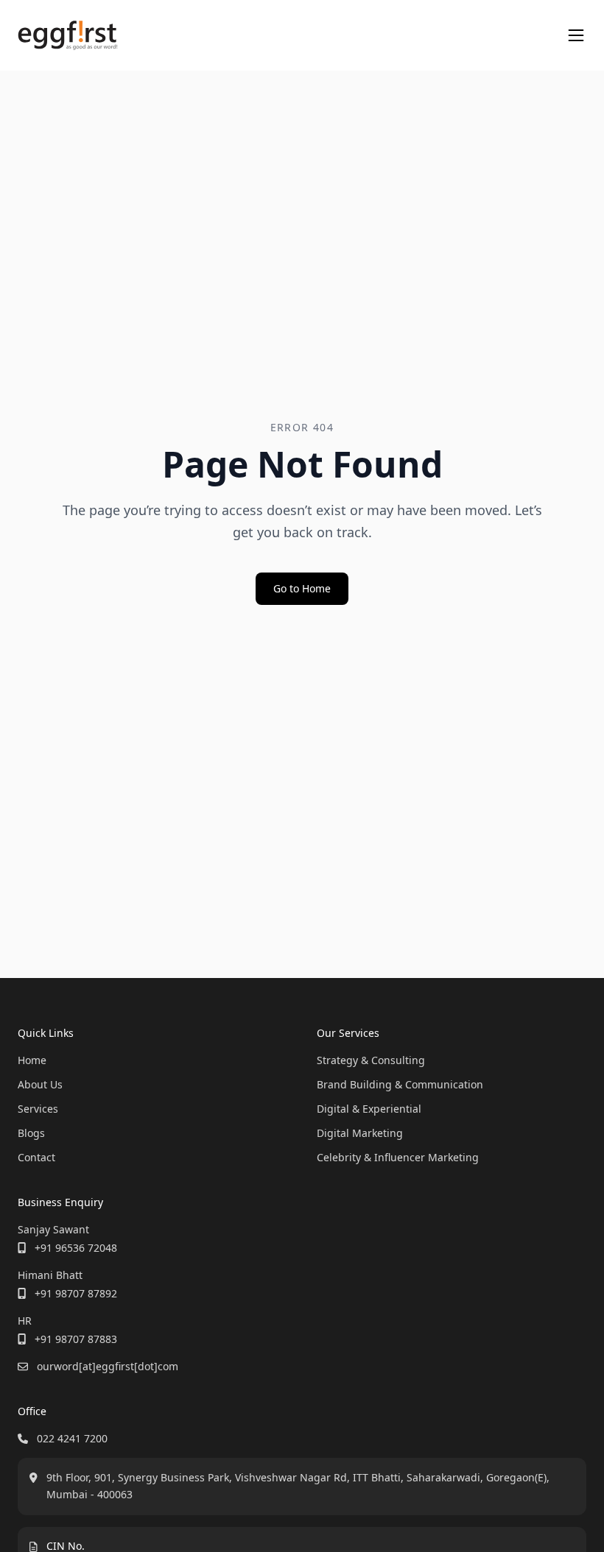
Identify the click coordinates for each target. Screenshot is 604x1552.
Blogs (31, 1133)
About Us (40, 1084)
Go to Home (302, 588)
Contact (36, 1157)
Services (38, 1109)
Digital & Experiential (369, 1109)
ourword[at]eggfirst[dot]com (107, 1366)
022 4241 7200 (72, 1438)
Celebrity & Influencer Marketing (398, 1157)
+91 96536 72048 (76, 1248)
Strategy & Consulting (371, 1060)
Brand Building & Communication (400, 1084)
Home (32, 1060)
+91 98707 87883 (76, 1339)
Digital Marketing (360, 1133)
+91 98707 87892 (76, 1293)
